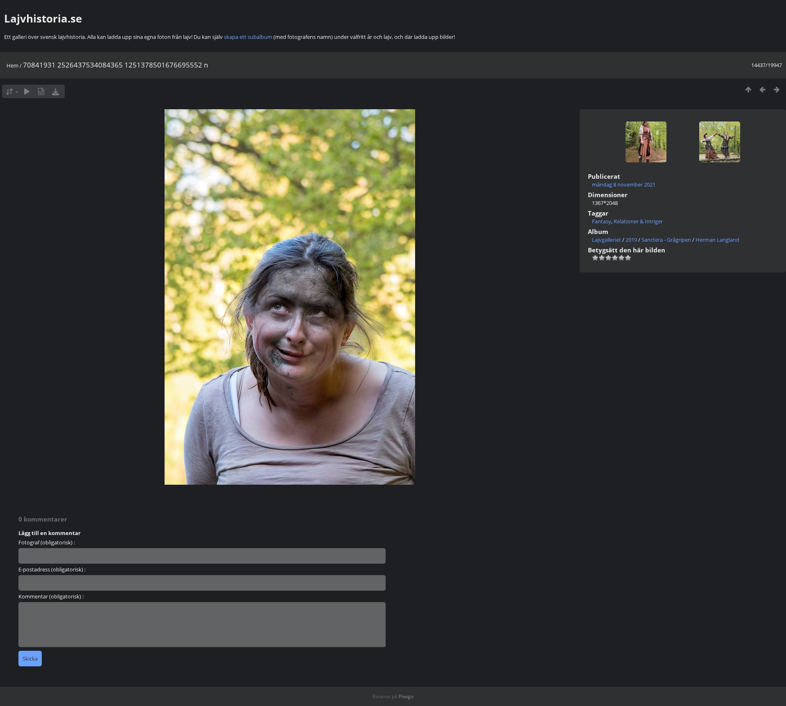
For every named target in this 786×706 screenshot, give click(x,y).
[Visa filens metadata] (41, 91)
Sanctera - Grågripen (666, 239)
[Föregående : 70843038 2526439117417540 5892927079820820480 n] (762, 89)
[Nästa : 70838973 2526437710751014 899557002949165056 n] (777, 89)
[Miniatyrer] (748, 89)
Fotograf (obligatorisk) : (46, 542)
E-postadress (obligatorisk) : (52, 569)
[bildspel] (27, 91)
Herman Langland (717, 239)
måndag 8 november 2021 (623, 184)
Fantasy (601, 221)
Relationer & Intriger (638, 221)
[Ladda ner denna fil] (55, 91)
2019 (631, 239)
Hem (12, 65)
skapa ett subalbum (248, 36)
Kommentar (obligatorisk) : (51, 596)
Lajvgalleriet (606, 239)
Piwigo (406, 696)
